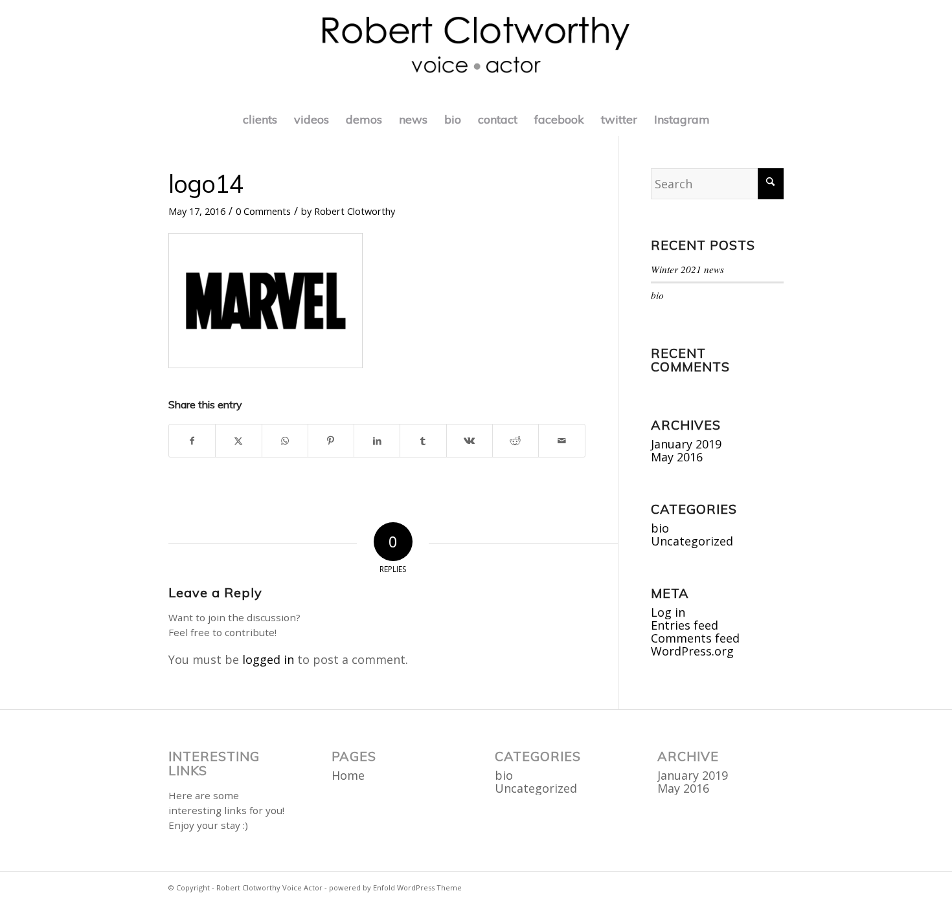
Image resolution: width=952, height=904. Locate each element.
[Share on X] (238, 440)
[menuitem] (260, 120)
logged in (268, 659)
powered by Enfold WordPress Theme (395, 887)
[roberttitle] (476, 52)
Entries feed (684, 625)
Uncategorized (692, 541)
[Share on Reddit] (515, 440)
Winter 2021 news (687, 269)
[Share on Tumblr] (423, 440)
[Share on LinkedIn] (377, 440)
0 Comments (263, 210)
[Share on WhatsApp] (285, 440)
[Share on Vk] (469, 440)
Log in (668, 612)
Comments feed (695, 638)
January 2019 (686, 444)
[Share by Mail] (561, 440)
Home (348, 775)
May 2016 (677, 457)
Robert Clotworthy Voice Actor (269, 887)
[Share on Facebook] (192, 440)
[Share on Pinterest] (331, 440)
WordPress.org (692, 651)
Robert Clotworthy (354, 210)
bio (657, 295)
